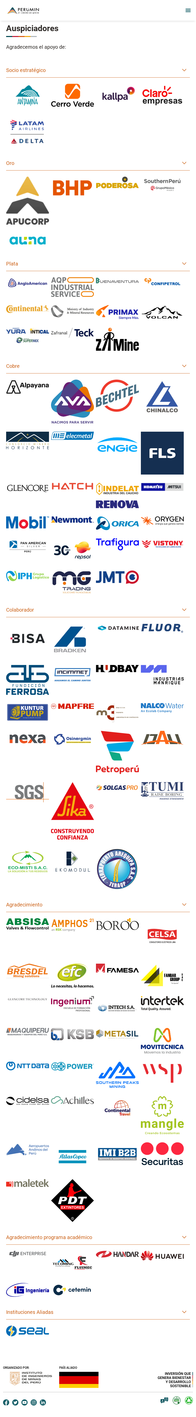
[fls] (162, 453)
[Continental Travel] (117, 1108)
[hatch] (72, 486)
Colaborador (20, 610)
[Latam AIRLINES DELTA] (27, 132)
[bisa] (27, 638)
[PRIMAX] (117, 312)
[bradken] (72, 640)
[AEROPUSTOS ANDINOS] (27, 1149)
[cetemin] (72, 1290)
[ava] (72, 401)
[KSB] (72, 1034)
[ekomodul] (72, 861)
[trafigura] (117, 544)
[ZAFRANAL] (72, 333)
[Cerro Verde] (72, 95)
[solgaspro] (117, 787)
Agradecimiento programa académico (49, 1237)
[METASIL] (117, 1034)
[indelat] (117, 495)
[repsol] (72, 550)
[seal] (27, 1331)
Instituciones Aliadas (29, 1312)
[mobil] (27, 522)
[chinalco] (162, 397)
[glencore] (27, 488)
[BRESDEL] (27, 971)
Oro (10, 163)
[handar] (117, 1254)
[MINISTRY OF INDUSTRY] (72, 311)
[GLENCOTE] (27, 999)
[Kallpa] (117, 95)
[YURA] (27, 335)
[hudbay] (117, 668)
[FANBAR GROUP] (162, 975)
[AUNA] (27, 241)
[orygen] (162, 520)
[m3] (117, 713)
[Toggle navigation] (186, 10)
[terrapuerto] (117, 869)
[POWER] (72, 1066)
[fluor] (162, 628)
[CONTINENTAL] (27, 309)
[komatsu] (162, 487)
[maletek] (27, 1183)
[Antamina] (27, 95)
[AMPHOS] (72, 925)
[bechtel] (117, 396)
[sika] (72, 811)
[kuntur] (27, 712)
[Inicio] (27, 10)
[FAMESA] (117, 968)
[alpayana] (27, 387)
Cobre (13, 366)
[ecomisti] (27, 861)
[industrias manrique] (162, 675)
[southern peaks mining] (117, 1075)
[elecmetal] (72, 436)
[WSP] (162, 1074)
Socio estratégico (26, 70)
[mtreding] (72, 583)
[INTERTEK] (162, 1003)
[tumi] (162, 791)
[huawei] (162, 1255)
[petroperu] (117, 752)
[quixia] (162, 738)
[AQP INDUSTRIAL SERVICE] (72, 287)
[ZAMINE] (117, 339)
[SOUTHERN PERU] (162, 185)
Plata (12, 264)
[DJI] (27, 1254)
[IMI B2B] (117, 1154)
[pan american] (27, 546)
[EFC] (72, 976)
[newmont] (72, 519)
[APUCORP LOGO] (27, 201)
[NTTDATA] (27, 1066)
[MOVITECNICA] (162, 1040)
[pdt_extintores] (72, 1200)
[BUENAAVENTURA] (117, 280)
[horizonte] (27, 440)
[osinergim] (72, 739)
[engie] (117, 444)
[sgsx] (27, 792)
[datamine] (117, 628)
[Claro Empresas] (162, 95)
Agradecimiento (24, 905)
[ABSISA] (27, 923)
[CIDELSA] (27, 1101)
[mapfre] (72, 706)
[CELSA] (162, 936)
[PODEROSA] (117, 184)
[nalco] (162, 708)
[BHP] (72, 188)
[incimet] (72, 674)
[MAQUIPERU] (27, 1031)
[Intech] (117, 1008)
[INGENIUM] (72, 1003)
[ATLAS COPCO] (72, 1156)
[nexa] (27, 739)
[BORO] (117, 924)
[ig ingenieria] (27, 1290)
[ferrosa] (27, 680)
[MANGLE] (162, 1115)
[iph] (27, 576)
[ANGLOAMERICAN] (27, 282)
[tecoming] (72, 1263)
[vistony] (162, 544)
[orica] (117, 523)
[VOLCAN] (162, 312)
